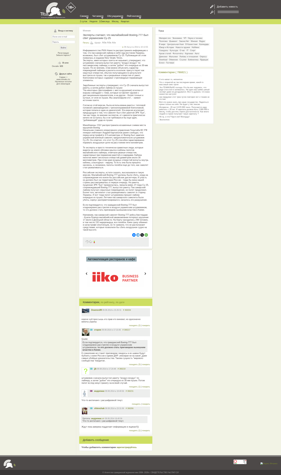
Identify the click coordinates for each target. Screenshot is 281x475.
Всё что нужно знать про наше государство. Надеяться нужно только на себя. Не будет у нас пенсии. (184, 103)
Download (163, 60)
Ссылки (183, 60)
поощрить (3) (135, 364)
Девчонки (163, 57)
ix (123, 47)
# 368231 (129, 391)
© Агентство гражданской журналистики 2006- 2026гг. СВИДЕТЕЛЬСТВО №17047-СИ (140, 472)
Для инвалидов (63, 84)
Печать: (86, 43)
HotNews (195, 47)
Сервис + (63, 77)
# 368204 (127, 310)
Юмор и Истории (166, 47)
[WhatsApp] (146, 235)
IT (187, 50)
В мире (162, 44)
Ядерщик (204, 60)
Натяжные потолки (63, 81)
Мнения (87, 30)
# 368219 (121, 369)
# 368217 (126, 330)
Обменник (173, 60)
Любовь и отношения (188, 57)
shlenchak (99, 408)
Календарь (204, 44)
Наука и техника (195, 38)
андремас (99, 391)
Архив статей (165, 53)
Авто (197, 53)
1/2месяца (104, 21)
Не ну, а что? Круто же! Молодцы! (174, 117)
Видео (202, 41)
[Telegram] (138, 235)
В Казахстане (191, 44)
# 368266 (129, 408)
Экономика (177, 38)
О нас (182, 50)
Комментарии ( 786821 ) (172, 72)
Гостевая (170, 63)
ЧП (185, 38)
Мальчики (173, 57)
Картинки (189, 53)
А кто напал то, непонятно (171, 79)
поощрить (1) (135, 387)
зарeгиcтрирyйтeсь (126, 447)
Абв (104, 42)
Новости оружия (183, 47)
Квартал (125, 21)
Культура (174, 50)
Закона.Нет (184, 41)
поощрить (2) (135, 325)
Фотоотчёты (178, 53)
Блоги (161, 63)
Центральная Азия (175, 44)
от (106, 418)
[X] (142, 235)
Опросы (203, 57)
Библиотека (193, 60)
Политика (163, 41)
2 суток (83, 21)
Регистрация (63, 53)
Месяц (115, 21)
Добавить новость (226, 6)
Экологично (164, 120)
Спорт (192, 50)
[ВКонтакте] (134, 235)
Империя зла (165, 38)
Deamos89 (96, 310)
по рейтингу (107, 302)
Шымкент (173, 41)
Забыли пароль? (63, 55)
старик (97, 329)
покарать (146, 325)
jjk (95, 368)
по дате (120, 302)
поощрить (136, 404)
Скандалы (163, 50)
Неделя (93, 21)
